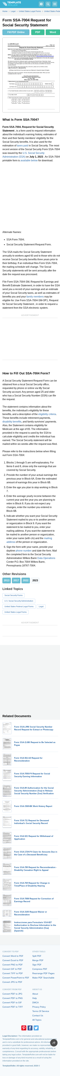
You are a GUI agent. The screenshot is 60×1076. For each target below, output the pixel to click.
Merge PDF (38, 960)
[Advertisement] (30, 196)
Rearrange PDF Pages (43, 973)
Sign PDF (37, 964)
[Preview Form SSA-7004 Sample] (31, 75)
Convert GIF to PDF (12, 969)
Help (34, 998)
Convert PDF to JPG (12, 994)
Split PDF (36, 956)
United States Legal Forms (15, 612)
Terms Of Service (40, 1011)
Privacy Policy (39, 1007)
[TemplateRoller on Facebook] (30, 1027)
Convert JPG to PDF (12, 982)
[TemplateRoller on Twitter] (36, 1027)
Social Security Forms (13, 595)
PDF (37, 32)
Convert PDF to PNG (12, 998)
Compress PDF (39, 969)
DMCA (35, 1002)
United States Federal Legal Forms (19, 606)
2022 (25, 580)
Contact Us (37, 1015)
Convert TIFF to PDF (12, 973)
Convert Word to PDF (12, 956)
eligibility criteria (47, 414)
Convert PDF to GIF (12, 1002)
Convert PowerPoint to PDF (15, 977)
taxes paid (22, 145)
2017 (16, 580)
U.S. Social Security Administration (18, 601)
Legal (41, 606)
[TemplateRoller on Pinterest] (23, 1027)
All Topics (36, 1020)
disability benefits (11, 421)
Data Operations (46, 558)
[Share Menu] (54, 1043)
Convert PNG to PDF (12, 964)
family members (35, 296)
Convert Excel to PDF (12, 960)
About (35, 994)
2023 (35, 580)
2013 (6, 580)
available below (29, 160)
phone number (24, 550)
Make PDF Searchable (43, 977)
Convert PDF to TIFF (12, 1007)
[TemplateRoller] (10, 4)
